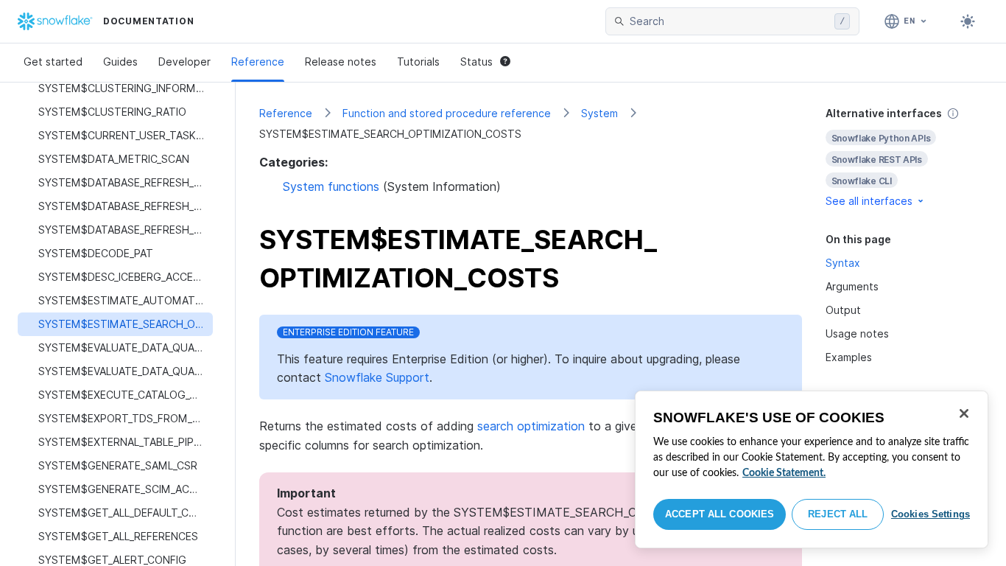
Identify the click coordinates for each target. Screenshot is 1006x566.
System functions (331, 186)
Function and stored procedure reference (446, 113)
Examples (849, 357)
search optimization (531, 426)
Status (476, 61)
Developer (184, 61)
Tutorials (418, 61)
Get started (53, 61)
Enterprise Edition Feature (348, 332)
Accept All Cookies (719, 514)
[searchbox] (729, 21)
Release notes (340, 61)
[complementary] (904, 157)
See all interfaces (869, 201)
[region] (811, 469)
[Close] (964, 413)
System (599, 113)
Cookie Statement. (784, 473)
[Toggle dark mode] (967, 21)
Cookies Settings (930, 514)
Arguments (852, 286)
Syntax (843, 262)
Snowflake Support (377, 377)
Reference (257, 61)
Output (843, 310)
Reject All (838, 514)
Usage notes (857, 333)
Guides (120, 61)
